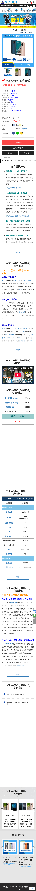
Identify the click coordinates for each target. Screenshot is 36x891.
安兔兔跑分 (28, 161)
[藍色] (13, 125)
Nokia (4, 280)
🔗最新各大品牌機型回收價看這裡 (17, 216)
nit (27, 283)
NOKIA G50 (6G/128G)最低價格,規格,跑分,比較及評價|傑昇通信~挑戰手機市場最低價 (11, 3)
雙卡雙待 (22, 341)
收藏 (11, 153)
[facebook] (34, 5)
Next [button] (33, 808)
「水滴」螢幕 (26, 280)
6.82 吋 (15, 280)
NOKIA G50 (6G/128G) (25, 498)
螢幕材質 (9, 572)
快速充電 (9, 554)
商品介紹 (13, 161)
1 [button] (17, 796)
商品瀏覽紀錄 (34, 618)
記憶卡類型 (9, 536)
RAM (12, 338)
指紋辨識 (22, 312)
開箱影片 (20, 161)
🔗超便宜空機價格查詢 (14, 188)
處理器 (9, 517)
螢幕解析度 (9, 567)
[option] (18, 50)
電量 (9, 549)
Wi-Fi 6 (24, 344)
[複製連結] (21, 133)
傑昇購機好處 (5, 161)
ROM (22, 338)
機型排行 (9, 11)
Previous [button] (2, 808)
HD (20, 280)
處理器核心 (9, 523)
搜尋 (34, 2)
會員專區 (26, 2)
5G (16, 341)
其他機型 (25, 129)
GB (9, 338)
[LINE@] (31, 5)
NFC (7, 347)
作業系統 (24, 328)
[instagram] (28, 5)
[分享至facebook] (13, 133)
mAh (20, 290)
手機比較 (22, 11)
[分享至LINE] (17, 133)
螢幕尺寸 (9, 563)
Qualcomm (9, 335)
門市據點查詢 (18, 143)
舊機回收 (28, 11)
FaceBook (34, 612)
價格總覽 (3, 11)
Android (16, 328)
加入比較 (27, 153)
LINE (34, 615)
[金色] (20, 125)
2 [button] (18, 796)
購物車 (31, 3)
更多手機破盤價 (18, 148)
